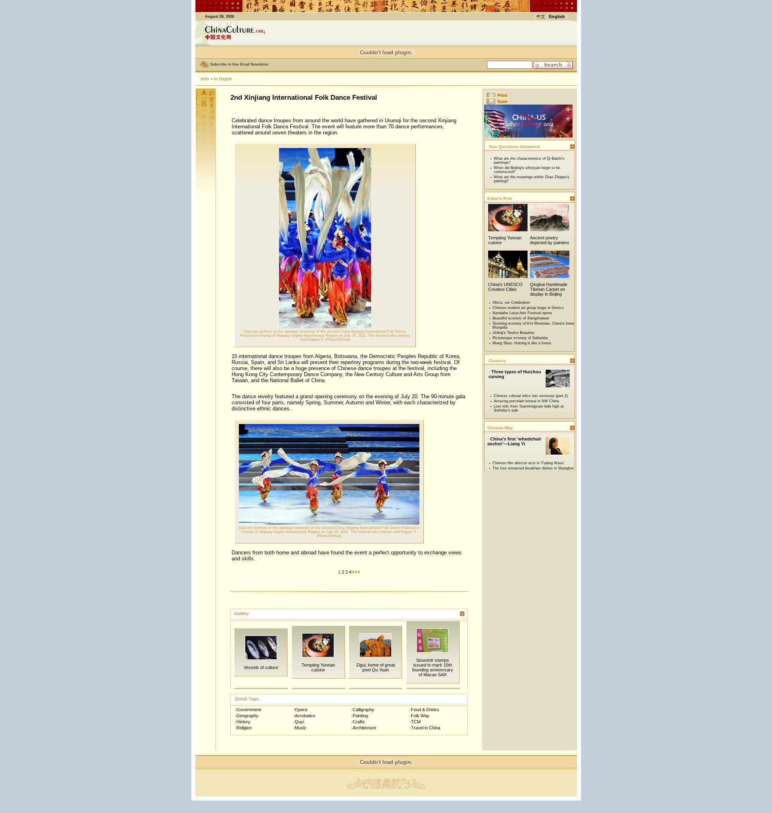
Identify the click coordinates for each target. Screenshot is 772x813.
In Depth (223, 78)
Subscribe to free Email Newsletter (239, 64)
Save (502, 101)
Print (502, 95)
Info (205, 78)
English (557, 16)
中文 (540, 16)
